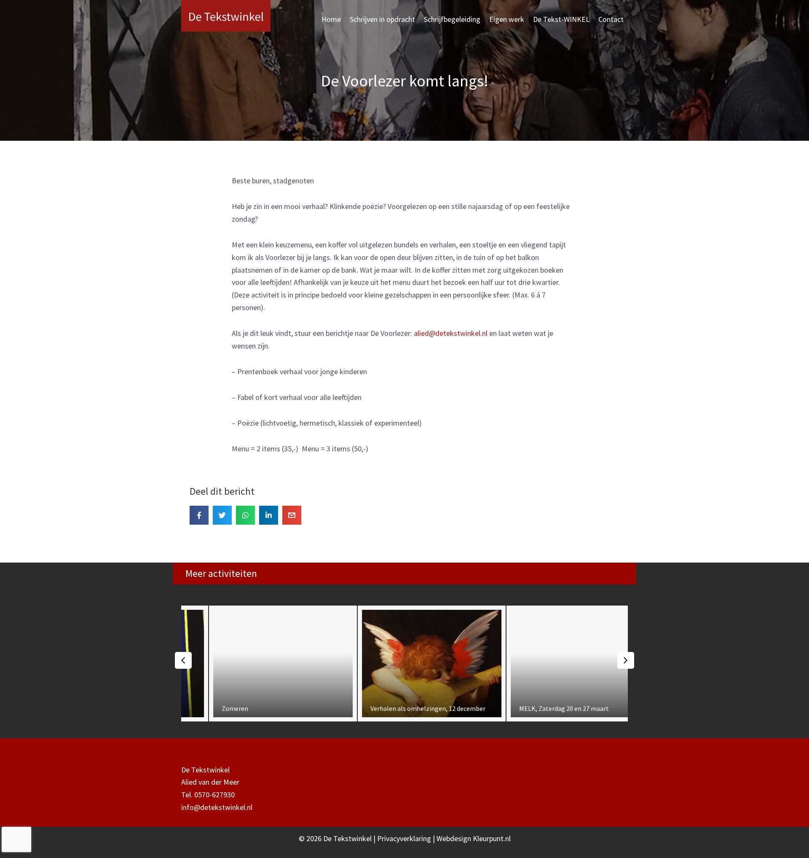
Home (331, 19)
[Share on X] (222, 515)
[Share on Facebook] (199, 515)
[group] (256, 663)
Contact (611, 19)
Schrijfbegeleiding (452, 19)
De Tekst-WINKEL (561, 19)
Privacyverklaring (405, 838)
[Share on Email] (291, 515)
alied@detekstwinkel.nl (451, 333)
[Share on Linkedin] (268, 515)
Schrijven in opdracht (382, 19)
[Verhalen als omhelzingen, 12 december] (404, 663)
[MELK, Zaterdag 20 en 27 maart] (553, 663)
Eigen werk (506, 19)
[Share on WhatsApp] (245, 515)
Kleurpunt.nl (492, 838)
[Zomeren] (256, 663)
